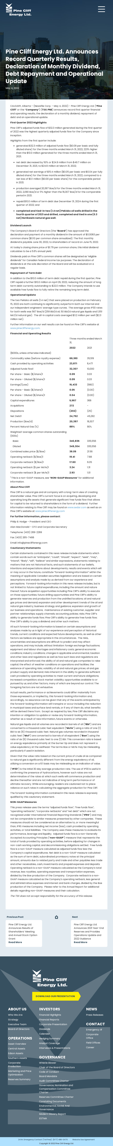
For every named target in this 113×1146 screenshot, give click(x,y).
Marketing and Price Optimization (19, 1072)
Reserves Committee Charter (56, 1097)
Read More (15, 942)
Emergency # (94, 1029)
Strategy (13, 1019)
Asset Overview (17, 1044)
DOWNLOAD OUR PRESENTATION (55, 996)
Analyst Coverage (49, 1043)
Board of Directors (18, 1029)
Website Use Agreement (83, 1139)
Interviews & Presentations (54, 1048)
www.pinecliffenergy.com (25, 328)
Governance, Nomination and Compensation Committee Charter (56, 1089)
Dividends (44, 1029)
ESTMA (43, 1118)
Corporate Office (92, 1036)
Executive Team (17, 1024)
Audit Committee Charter (54, 1081)
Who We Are (15, 1015)
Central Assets (16, 1048)
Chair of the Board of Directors (57, 1067)
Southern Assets (17, 1058)
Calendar (44, 1034)
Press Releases (94, 1015)
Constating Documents (52, 1101)
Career (90, 1047)
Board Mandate (48, 1076)
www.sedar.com (77, 507)
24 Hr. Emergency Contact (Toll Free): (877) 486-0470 (43, 1139)
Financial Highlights (50, 1015)
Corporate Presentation (53, 1024)
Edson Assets (15, 1053)
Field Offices (93, 1042)
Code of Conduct (49, 1072)
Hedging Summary (49, 1038)
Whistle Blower (47, 1063)
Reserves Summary (19, 1079)
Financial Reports (49, 1019)
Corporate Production (14, 1064)
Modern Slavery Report (52, 1114)
